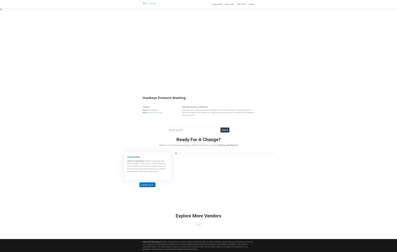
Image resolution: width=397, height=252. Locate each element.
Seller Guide (241, 4)
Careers (251, 4)
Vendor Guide (217, 4)
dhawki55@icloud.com (155, 113)
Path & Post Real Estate (151, 242)
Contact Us (146, 184)
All (198, 224)
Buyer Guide (229, 4)
